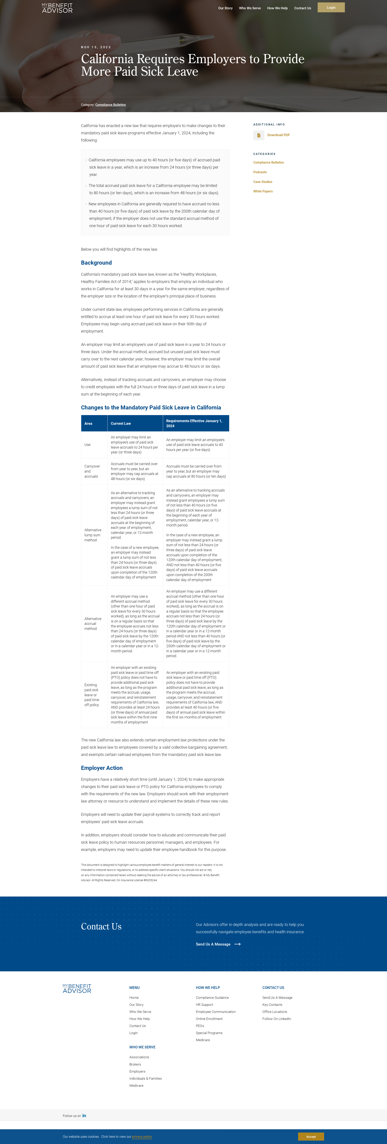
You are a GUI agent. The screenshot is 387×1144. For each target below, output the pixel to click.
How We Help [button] (277, 8)
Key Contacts (272, 1004)
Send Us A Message (277, 997)
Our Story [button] (225, 8)
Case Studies (262, 182)
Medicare (136, 1085)
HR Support (204, 1004)
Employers (137, 1071)
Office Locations (274, 1011)
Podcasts (260, 172)
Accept (311, 1137)
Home (134, 997)
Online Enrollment (209, 1018)
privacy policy (142, 1136)
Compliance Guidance (212, 997)
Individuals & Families (145, 1078)
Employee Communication (216, 1011)
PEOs (200, 1025)
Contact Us (137, 1025)
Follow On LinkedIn (276, 1018)
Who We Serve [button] (250, 8)
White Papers (263, 191)
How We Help (139, 1018)
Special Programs (209, 1032)
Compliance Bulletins (110, 104)
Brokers (135, 1064)
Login (331, 7)
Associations (139, 1057)
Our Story (136, 1004)
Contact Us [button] (302, 8)
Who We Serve (140, 1011)
